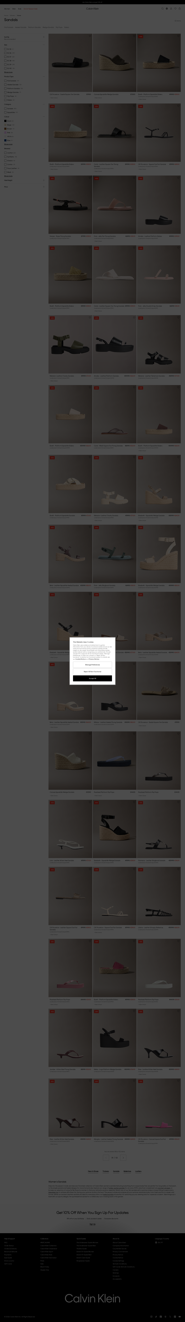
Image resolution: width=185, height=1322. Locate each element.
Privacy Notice (94, 659)
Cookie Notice (80, 659)
